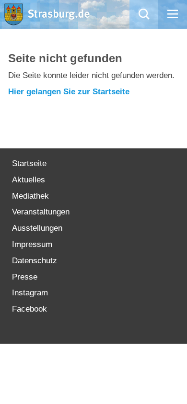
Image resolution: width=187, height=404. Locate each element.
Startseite (29, 163)
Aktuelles (28, 179)
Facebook (29, 309)
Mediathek (30, 196)
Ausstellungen (37, 228)
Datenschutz (34, 260)
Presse (24, 276)
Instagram (30, 292)
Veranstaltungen (41, 211)
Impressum (32, 244)
